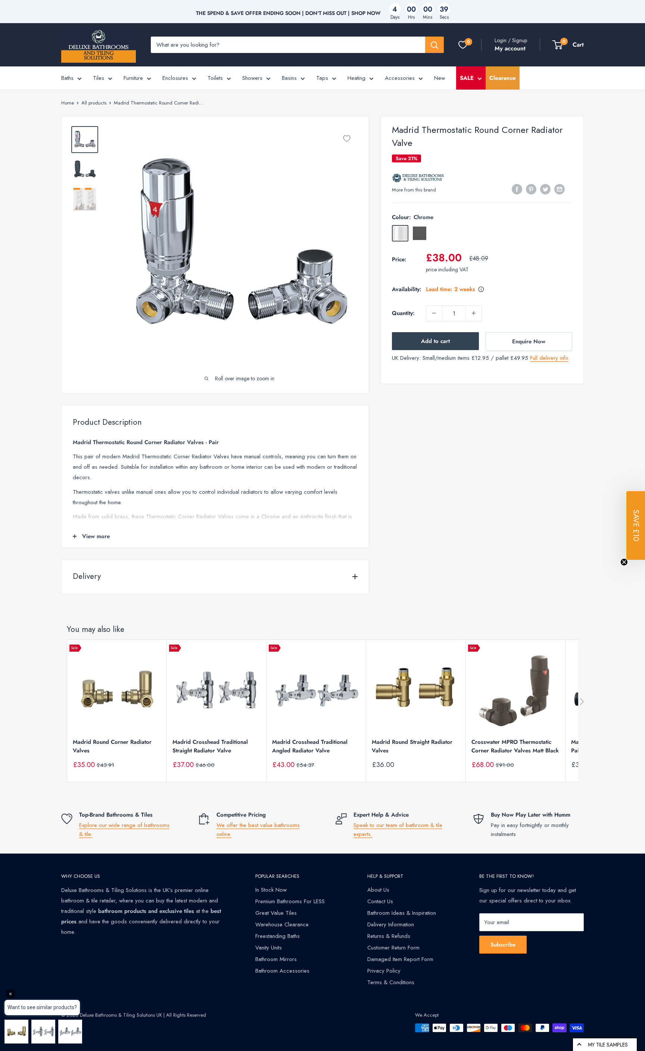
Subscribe (502, 945)
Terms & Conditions (390, 982)
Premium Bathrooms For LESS (290, 901)
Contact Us (380, 901)
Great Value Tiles (276, 913)
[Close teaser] (624, 562)
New (439, 78)
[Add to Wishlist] (346, 138)
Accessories (400, 78)
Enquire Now (528, 341)
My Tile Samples (608, 1044)
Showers (252, 78)
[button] (635, 525)
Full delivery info (549, 357)
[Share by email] (559, 189)
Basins (289, 78)
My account (510, 48)
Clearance (502, 78)
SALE (467, 78)
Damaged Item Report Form (400, 959)
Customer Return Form (393, 948)
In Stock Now (271, 890)
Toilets (215, 78)
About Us (378, 890)
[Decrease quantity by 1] (434, 313)
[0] (463, 45)
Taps (322, 78)
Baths (67, 78)
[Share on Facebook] (517, 189)
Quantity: (403, 313)
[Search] (434, 45)
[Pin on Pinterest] (531, 189)
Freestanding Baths (277, 936)
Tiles (98, 78)
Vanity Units (268, 948)
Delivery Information (390, 924)
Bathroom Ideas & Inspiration (401, 913)
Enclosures (175, 78)
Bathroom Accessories (282, 971)
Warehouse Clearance (282, 924)
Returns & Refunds (388, 936)
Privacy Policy (384, 971)
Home (67, 102)
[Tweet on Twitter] (545, 189)
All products (93, 102)
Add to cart (435, 341)
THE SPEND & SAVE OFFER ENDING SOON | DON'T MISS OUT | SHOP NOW (288, 13)
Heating (356, 78)
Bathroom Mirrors (276, 959)
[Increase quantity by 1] (474, 313)
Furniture (133, 78)
